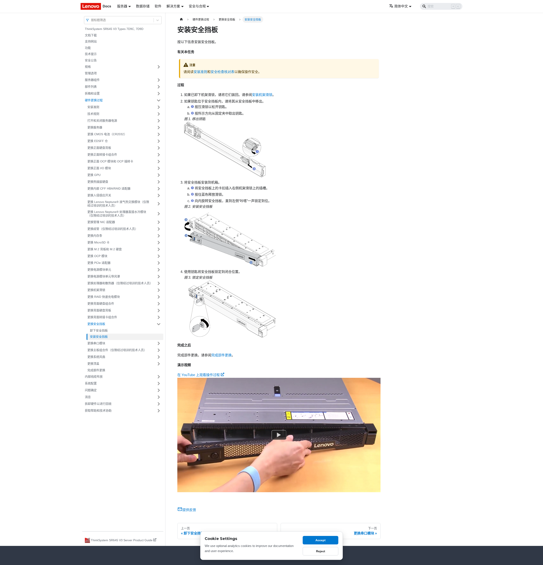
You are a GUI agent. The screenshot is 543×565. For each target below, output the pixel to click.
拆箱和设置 (92, 93)
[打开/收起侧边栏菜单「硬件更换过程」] (158, 100)
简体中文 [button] (401, 6)
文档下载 (91, 35)
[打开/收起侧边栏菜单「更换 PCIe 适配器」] (158, 263)
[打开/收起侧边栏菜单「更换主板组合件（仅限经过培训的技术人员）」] (158, 350)
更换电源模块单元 (99, 269)
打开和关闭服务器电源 (102, 120)
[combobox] (91, 20)
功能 (88, 47)
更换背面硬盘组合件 (100, 303)
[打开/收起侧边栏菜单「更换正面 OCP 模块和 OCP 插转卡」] (158, 161)
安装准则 (93, 107)
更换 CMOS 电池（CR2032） (107, 134)
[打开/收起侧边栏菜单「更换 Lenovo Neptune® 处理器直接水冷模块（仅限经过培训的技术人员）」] (158, 214)
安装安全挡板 (99, 336)
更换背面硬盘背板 (99, 310)
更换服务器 (94, 127)
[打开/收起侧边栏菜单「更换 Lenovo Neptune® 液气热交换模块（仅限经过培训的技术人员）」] (158, 204)
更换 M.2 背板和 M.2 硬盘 (104, 249)
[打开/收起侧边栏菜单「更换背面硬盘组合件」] (158, 303)
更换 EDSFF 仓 (97, 141)
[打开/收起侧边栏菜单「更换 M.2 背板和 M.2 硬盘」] (158, 249)
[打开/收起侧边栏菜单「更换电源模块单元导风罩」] (158, 276)
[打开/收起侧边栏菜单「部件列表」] (158, 86)
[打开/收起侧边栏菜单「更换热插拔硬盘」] (158, 181)
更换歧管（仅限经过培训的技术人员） (112, 228)
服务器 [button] (122, 6)
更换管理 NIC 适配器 (101, 222)
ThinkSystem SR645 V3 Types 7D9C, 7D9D (114, 29)
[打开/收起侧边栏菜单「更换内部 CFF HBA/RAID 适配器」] (158, 188)
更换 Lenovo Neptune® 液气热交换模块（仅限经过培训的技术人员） (118, 203)
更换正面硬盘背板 (99, 147)
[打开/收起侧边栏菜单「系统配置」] (158, 383)
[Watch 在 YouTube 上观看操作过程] (279, 435)
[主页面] (181, 19)
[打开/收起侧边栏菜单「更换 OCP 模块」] (158, 256)
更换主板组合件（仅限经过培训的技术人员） (117, 350)
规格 (88, 66)
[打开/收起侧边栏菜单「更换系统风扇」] (158, 357)
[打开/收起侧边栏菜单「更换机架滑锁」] (158, 290)
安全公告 (91, 60)
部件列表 (91, 86)
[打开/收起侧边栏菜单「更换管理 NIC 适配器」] (158, 222)
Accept (320, 540)
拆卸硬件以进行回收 (98, 403)
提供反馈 (189, 510)
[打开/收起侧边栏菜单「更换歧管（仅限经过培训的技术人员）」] (158, 229)
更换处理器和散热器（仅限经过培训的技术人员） (120, 283)
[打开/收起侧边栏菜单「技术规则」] (158, 114)
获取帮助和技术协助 (98, 410)
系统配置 (91, 383)
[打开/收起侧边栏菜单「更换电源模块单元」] (158, 269)
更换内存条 (94, 235)
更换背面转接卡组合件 (102, 317)
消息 (88, 397)
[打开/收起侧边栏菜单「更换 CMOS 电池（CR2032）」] (158, 134)
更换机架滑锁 (96, 290)
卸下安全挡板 (99, 330)
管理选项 (91, 73)
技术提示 (91, 54)
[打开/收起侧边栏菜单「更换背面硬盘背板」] (158, 310)
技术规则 (93, 113)
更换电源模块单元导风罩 (103, 276)
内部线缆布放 (94, 376)
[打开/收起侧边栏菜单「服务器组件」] (158, 80)
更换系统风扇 (96, 356)
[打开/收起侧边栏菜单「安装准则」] (158, 107)
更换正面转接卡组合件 (102, 154)
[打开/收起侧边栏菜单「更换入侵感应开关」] (158, 195)
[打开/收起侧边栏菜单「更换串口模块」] (158, 343)
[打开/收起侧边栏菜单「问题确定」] (158, 390)
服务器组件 (92, 80)
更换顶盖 (93, 363)
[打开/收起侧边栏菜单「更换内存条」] (158, 235)
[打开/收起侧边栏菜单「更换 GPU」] (158, 175)
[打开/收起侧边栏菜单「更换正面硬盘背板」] (158, 148)
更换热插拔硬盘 (97, 181)
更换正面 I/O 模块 (99, 168)
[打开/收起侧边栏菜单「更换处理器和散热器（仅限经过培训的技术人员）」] (158, 283)
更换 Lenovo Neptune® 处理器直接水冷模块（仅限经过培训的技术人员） (116, 213)
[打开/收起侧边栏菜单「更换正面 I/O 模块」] (158, 168)
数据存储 (143, 6)
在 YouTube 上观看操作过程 (198, 375)
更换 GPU (94, 175)
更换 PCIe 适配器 (99, 262)
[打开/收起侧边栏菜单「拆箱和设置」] (158, 93)
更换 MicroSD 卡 (98, 242)
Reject (320, 551)
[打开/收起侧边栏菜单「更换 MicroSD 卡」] (158, 242)
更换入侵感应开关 (99, 195)
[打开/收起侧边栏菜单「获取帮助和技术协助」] (158, 410)
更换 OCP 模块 (97, 256)
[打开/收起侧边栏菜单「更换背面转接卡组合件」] (158, 317)
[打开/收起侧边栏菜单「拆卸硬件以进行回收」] (158, 404)
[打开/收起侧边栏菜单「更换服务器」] (158, 127)
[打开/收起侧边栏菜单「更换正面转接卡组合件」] (158, 154)
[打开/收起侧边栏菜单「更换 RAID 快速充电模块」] (158, 297)
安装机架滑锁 (262, 95)
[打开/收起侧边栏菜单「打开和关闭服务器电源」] (158, 120)
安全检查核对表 (222, 72)
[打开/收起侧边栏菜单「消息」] (158, 397)
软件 (158, 6)
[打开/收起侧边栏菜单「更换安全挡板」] (158, 324)
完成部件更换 (96, 370)
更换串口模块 (96, 343)
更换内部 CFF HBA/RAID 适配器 (108, 188)
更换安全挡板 (96, 324)
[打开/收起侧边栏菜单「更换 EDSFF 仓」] (158, 141)
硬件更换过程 (94, 100)
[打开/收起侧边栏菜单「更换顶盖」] (158, 363)
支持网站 (91, 41)
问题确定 (91, 390)
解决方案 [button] (173, 6)
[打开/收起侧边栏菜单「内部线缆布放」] (158, 376)
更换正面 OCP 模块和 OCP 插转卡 (110, 161)
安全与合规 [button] (197, 6)
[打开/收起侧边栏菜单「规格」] (158, 66)
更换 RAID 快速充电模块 (103, 296)
